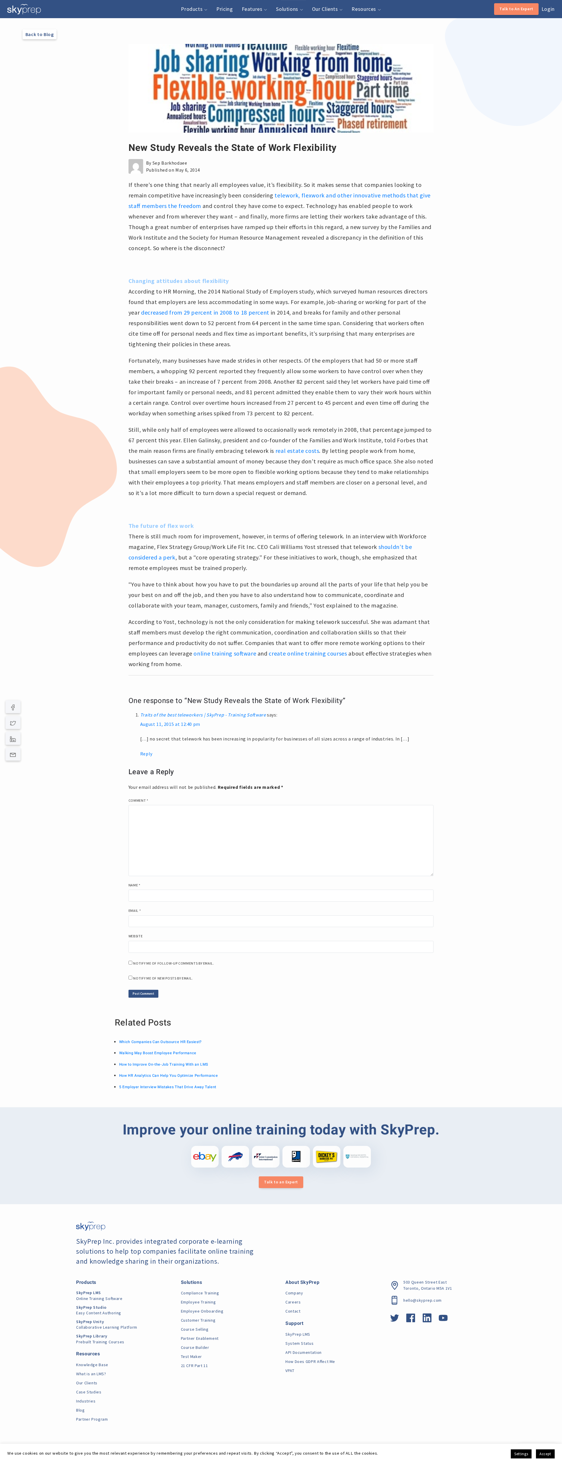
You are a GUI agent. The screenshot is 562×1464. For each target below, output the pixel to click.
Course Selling (195, 1329)
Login (548, 9)
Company (294, 1293)
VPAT (289, 1370)
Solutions (287, 9)
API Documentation (303, 1352)
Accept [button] (545, 1453)
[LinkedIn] (13, 738)
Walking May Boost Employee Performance (157, 1053)
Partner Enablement (200, 1338)
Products (192, 9)
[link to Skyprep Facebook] (410, 1320)
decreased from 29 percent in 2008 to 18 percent (205, 312)
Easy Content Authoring (98, 1310)
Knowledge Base (92, 1364)
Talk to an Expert (281, 1182)
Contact (292, 1311)
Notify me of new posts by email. (163, 978)
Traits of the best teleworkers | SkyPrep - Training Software (203, 715)
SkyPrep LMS (297, 1334)
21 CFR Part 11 (194, 1365)
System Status (299, 1343)
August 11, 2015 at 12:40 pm (170, 724)
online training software (224, 653)
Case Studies (89, 1392)
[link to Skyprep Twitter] (394, 1320)
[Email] (13, 754)
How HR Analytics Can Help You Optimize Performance (168, 1075)
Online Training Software (99, 1295)
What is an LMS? (91, 1373)
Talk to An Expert (516, 8)
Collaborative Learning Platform (106, 1324)
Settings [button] (521, 1453)
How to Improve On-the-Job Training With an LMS (163, 1064)
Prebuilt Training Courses (100, 1338)
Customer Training (198, 1320)
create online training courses (308, 653)
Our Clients (326, 9)
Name (134, 885)
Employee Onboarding (202, 1311)
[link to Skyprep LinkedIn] (427, 1320)
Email (134, 910)
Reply (146, 754)
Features (253, 9)
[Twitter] (13, 722)
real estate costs (297, 450)
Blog (80, 1410)
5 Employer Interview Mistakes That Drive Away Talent (167, 1087)
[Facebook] (13, 706)
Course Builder (195, 1347)
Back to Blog (39, 34)
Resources (364, 9)
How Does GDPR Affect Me (310, 1361)
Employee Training (198, 1302)
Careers (293, 1302)
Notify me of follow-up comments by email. (173, 963)
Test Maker (191, 1356)
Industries (85, 1401)
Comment (138, 800)
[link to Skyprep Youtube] (443, 1320)
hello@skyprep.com (422, 1300)
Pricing (224, 9)
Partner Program (92, 1419)
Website (135, 936)
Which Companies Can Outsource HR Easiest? (160, 1042)
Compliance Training (200, 1293)
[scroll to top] (548, 1433)
